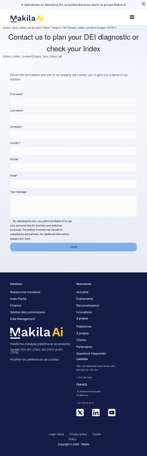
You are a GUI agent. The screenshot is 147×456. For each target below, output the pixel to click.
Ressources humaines (25, 292)
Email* (13, 175)
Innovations (84, 312)
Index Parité (18, 299)
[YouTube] (111, 415)
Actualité (82, 292)
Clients (81, 340)
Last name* (16, 110)
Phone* (14, 159)
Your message (18, 191)
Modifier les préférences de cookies (34, 359)
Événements (84, 299)
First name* (16, 94)
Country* (15, 143)
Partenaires (84, 347)
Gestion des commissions (27, 312)
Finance (15, 305)
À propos (82, 333)
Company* (16, 126)
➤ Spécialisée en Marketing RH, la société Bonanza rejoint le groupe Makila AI (73, 5)
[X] (80, 415)
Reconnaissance (87, 305)
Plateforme (83, 326)
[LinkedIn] (96, 415)
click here (24, 238)
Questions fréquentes (91, 353)
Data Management (22, 319)
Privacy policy (78, 434)
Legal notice (56, 434)
